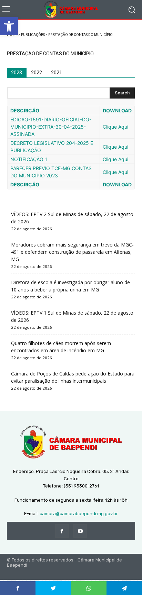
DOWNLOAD (117, 110)
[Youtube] (80, 531)
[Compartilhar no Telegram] (124, 588)
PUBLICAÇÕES (33, 35)
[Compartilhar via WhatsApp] (88, 588)
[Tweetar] (53, 588)
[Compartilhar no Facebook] (18, 588)
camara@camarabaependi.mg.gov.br (79, 513)
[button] (9, 26)
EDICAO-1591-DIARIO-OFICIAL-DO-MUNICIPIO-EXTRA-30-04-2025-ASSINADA (50, 127)
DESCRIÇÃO (24, 110)
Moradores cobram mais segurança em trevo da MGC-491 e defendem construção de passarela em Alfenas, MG (72, 251)
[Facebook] (62, 531)
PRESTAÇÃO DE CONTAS (68, 35)
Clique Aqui (115, 127)
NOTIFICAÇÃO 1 (28, 159)
